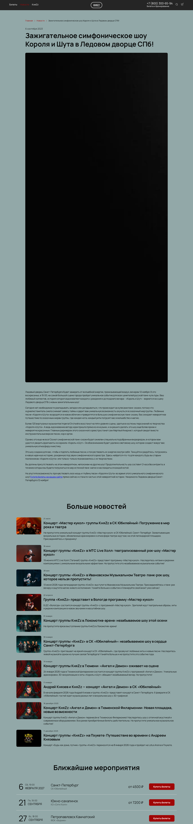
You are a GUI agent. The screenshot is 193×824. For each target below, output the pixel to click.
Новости (24, 4)
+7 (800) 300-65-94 (160, 3)
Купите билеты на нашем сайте (46, 476)
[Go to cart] (182, 4)
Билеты (13, 4)
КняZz (96, 5)
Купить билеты (161, 786)
